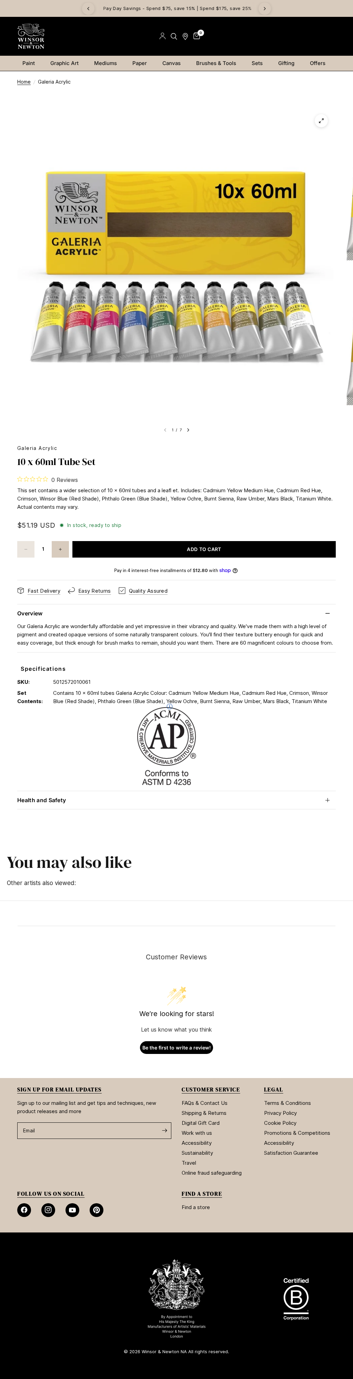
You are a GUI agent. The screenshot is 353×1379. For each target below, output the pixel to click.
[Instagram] (48, 1210)
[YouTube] (72, 1210)
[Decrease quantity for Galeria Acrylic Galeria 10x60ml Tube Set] (25, 549)
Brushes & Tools (216, 63)
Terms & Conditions (287, 1103)
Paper (139, 63)
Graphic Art (64, 63)
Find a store (196, 1207)
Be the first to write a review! (176, 1048)
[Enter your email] (164, 1130)
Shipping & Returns (204, 1113)
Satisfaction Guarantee (291, 1153)
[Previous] (88, 8)
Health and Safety (41, 800)
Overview (30, 613)
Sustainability (197, 1153)
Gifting (286, 63)
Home (24, 82)
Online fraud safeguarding (212, 1173)
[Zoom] (321, 120)
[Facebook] (24, 1210)
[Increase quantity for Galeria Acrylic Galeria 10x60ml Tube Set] (60, 549)
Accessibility (197, 1143)
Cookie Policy (280, 1123)
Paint (28, 63)
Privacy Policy (280, 1113)
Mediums (105, 63)
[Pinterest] (96, 1210)
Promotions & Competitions (297, 1133)
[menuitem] (31, 63)
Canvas (171, 63)
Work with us (197, 1133)
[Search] (174, 36)
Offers (317, 63)
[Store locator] (185, 36)
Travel (189, 1163)
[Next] (265, 8)
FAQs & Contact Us (205, 1103)
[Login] (162, 36)
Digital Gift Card (201, 1123)
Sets (257, 63)
